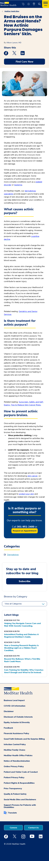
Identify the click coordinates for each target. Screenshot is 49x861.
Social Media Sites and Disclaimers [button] (20, 799)
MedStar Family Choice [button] (14, 750)
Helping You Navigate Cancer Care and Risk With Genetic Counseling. (22, 624)
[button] (23, 4)
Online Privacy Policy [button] (14, 766)
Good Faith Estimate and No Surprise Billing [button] (24, 739)
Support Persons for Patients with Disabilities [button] (20, 806)
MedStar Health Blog (12, 11)
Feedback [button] (8, 728)
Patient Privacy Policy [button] (14, 777)
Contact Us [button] (33, 827)
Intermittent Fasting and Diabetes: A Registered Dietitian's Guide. (21, 635)
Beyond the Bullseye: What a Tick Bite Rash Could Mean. (22, 660)
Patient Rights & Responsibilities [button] (19, 783)
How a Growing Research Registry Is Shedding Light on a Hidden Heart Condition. (21, 648)
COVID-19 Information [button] (14, 706)
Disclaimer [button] (9, 711)
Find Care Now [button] (24, 61)
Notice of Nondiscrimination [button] (17, 761)
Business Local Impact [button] (14, 700)
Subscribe (24, 581)
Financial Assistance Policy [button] (16, 733)
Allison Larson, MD (13, 42)
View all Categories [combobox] (13, 603)
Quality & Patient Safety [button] (15, 794)
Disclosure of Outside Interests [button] (18, 717)
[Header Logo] (8, 3)
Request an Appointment (24, 530)
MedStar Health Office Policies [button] (18, 755)
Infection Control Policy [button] (15, 744)
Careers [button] (13, 827)
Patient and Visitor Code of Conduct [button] (21, 772)
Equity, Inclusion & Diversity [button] (17, 722)
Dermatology (13, 554)
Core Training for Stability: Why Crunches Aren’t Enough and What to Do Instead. (23, 671)
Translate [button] (12, 812)
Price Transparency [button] (13, 788)
